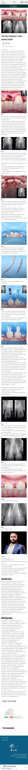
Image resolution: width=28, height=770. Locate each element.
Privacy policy (4, 737)
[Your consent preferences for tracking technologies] (25, 768)
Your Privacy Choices (10, 766)
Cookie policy (4, 739)
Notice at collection (6, 768)
